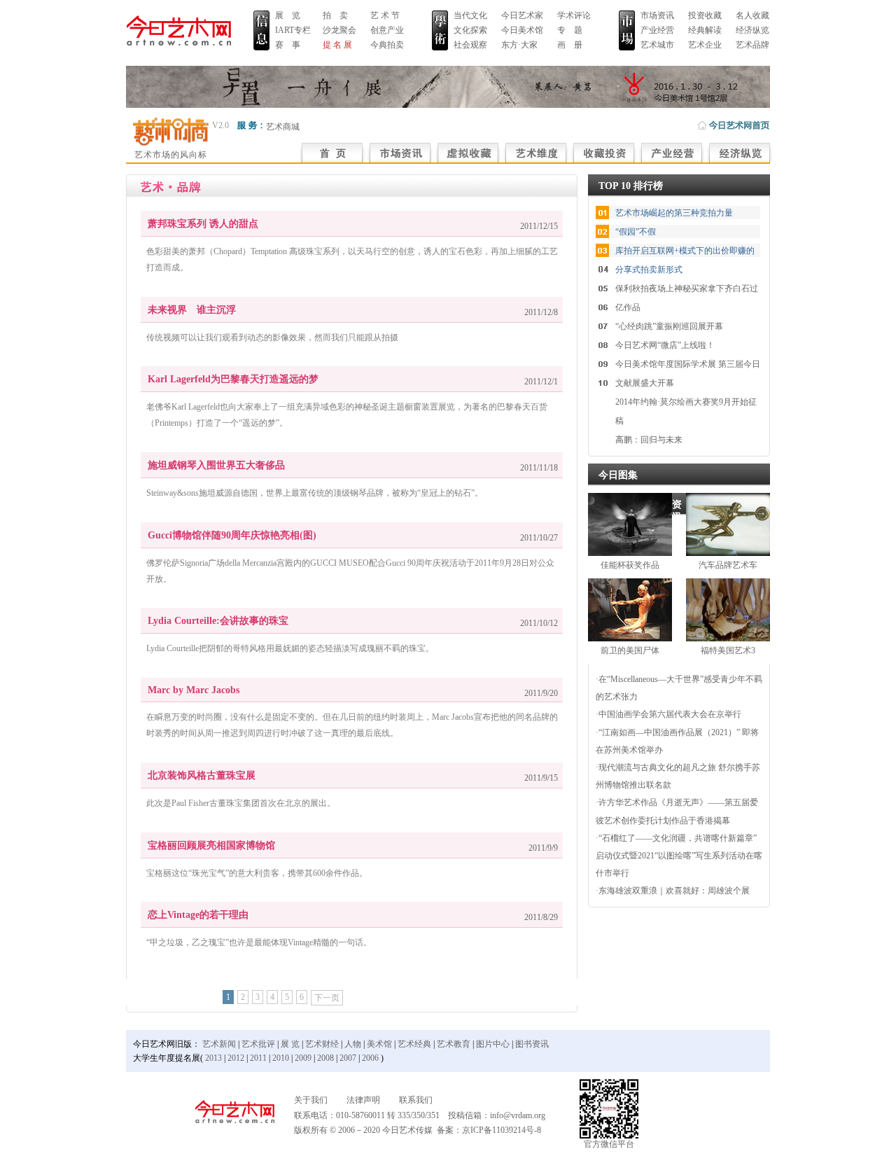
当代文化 (470, 15)
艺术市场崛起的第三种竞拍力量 (674, 213)
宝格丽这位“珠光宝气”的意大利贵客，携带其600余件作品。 (257, 873)
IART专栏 (293, 30)
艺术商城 (283, 127)
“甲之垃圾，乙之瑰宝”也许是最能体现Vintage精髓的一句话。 (259, 942)
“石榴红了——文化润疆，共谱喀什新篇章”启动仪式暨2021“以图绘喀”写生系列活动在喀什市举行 (679, 855)
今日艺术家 (522, 15)
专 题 (569, 30)
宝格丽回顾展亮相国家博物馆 (211, 845)
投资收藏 (705, 15)
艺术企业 (705, 45)
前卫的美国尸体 (630, 650)
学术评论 (574, 15)
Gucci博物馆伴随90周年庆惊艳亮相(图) (232, 535)
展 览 (287, 15)
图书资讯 (532, 1044)
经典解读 (705, 30)
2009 (303, 1058)
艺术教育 (453, 1044)
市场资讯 (657, 15)
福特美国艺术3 (728, 650)
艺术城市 (657, 45)
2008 (325, 1058)
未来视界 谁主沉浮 (192, 310)
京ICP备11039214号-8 (501, 1130)
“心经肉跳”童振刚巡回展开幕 (669, 326)
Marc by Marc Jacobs (193, 690)
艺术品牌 (752, 45)
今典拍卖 (387, 45)
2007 (348, 1058)
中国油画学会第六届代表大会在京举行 (669, 714)
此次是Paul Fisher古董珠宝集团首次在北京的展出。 (240, 803)
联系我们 (416, 1100)
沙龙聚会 (339, 30)
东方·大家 (519, 45)
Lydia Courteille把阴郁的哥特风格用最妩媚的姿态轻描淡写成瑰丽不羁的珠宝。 (290, 648)
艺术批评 (258, 1044)
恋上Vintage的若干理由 (198, 915)
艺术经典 (414, 1044)
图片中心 (493, 1044)
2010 (280, 1058)
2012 (235, 1058)
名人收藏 (752, 15)
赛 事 (287, 45)
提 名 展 (337, 45)
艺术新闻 (219, 1044)
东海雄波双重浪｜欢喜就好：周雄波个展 (674, 891)
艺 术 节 (385, 15)
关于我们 (311, 1100)
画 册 (569, 45)
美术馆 (379, 1044)
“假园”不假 (635, 232)
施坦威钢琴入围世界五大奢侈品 (216, 465)
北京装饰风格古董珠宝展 (201, 775)
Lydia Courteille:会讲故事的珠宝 (218, 620)
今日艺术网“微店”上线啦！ (665, 345)
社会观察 (470, 45)
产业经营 (657, 30)
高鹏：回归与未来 (648, 440)
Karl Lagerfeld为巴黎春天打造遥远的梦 (233, 379)
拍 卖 (335, 15)
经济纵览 (752, 30)
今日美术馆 (522, 30)
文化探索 (470, 30)
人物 (352, 1044)
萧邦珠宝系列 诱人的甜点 (203, 223)
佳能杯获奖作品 (630, 565)
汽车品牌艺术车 (728, 565)
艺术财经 (322, 1044)
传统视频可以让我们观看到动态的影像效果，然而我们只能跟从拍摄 (272, 337)
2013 (213, 1058)
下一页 (327, 998)
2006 (370, 1058)
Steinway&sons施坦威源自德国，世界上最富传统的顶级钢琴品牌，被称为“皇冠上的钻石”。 (314, 493)
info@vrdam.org (517, 1115)
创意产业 (387, 30)
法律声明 (363, 1100)
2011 (258, 1058)
